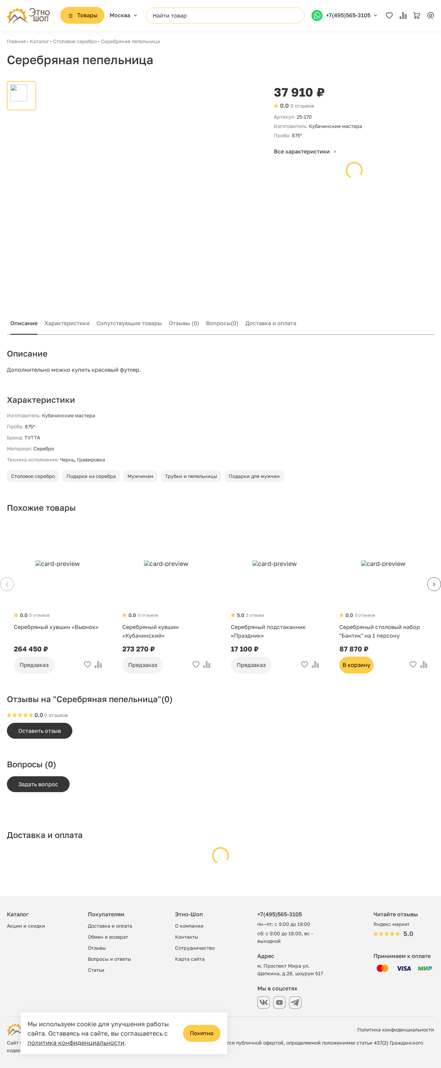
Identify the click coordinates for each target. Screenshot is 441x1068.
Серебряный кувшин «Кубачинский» (150, 631)
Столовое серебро (75, 41)
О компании (189, 926)
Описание (24, 323)
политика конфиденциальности (76, 1042)
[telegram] (295, 1002)
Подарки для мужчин (254, 476)
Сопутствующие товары (129, 323)
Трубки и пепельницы (191, 476)
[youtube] (279, 1002)
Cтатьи (96, 970)
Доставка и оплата (270, 323)
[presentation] (434, 584)
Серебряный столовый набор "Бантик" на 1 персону (379, 631)
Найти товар (170, 15)
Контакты (186, 937)
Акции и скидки (26, 926)
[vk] (263, 1002)
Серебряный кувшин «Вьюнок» (56, 626)
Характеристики (67, 323)
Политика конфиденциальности (395, 1029)
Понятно (202, 1033)
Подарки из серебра (91, 476)
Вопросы (222, 323)
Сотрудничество (195, 948)
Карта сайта (190, 959)
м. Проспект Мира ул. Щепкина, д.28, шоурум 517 (290, 969)
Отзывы (184, 323)
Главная (16, 41)
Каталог (39, 41)
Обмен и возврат (108, 937)
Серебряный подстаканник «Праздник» (268, 631)
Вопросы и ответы (109, 959)
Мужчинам (140, 476)
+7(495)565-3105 (279, 914)
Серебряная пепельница (130, 41)
